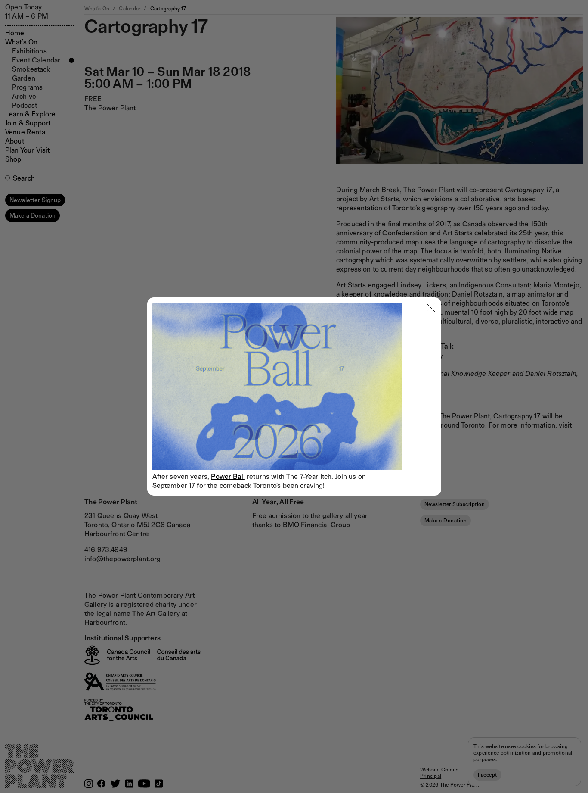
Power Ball (228, 476)
